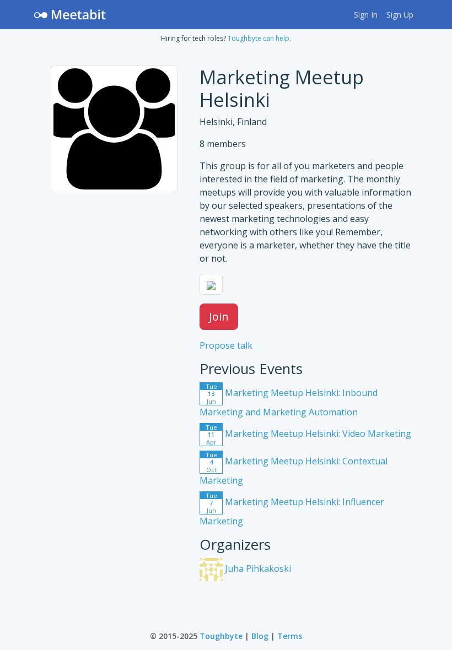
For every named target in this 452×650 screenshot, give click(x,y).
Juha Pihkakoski (257, 568)
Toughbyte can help (258, 38)
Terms (289, 636)
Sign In (366, 14)
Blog (259, 636)
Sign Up (399, 14)
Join (219, 316)
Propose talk (226, 345)
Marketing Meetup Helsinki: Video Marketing (308, 433)
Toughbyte (221, 636)
